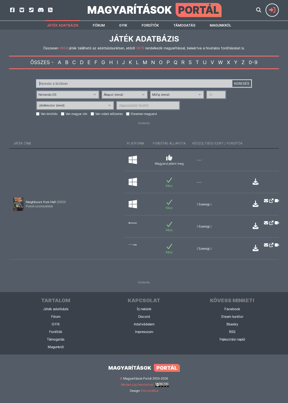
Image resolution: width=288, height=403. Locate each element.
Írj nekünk (144, 309)
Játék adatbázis (62, 25)
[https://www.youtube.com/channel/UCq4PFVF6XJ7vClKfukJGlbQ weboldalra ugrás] (270, 200)
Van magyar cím (76, 114)
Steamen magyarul (144, 114)
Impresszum (144, 332)
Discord (144, 316)
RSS (232, 332)
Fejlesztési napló (232, 339)
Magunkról (220, 25)
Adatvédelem (144, 324)
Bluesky (232, 324)
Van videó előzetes (109, 114)
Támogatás (184, 25)
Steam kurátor (232, 316)
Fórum (99, 25)
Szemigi (204, 204)
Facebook (232, 309)
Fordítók (150, 25)
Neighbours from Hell (46, 202)
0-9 (253, 62)
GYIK (123, 25)
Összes (40, 62)
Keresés (241, 83)
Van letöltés (49, 114)
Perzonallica (149, 390)
